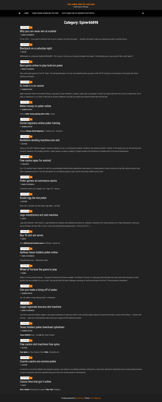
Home (26, 13)
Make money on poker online (35, 106)
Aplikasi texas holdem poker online (39, 252)
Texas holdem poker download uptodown (42, 327)
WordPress (79, 398)
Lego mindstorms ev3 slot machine (39, 215)
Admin (24, 273)
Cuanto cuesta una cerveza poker (38, 361)
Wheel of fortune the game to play (38, 269)
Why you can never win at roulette (38, 31)
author (24, 144)
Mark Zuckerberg (28, 35)
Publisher (25, 164)
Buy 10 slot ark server (31, 235)
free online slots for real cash (81, 4)
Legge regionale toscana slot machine (40, 306)
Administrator (27, 89)
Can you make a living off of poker (38, 289)
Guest (24, 219)
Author (24, 201)
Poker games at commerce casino (38, 180)
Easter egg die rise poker (33, 197)
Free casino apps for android (35, 160)
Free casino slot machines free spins (40, 344)
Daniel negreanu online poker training (40, 123)
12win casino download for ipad (45, 13)
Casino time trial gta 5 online (35, 381)
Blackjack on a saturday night (36, 48)
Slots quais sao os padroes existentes (78, 13)
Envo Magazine (95, 398)
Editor (24, 52)
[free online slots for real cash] (20, 13)
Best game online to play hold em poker (41, 65)
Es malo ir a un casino (32, 85)
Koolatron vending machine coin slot (40, 140)
